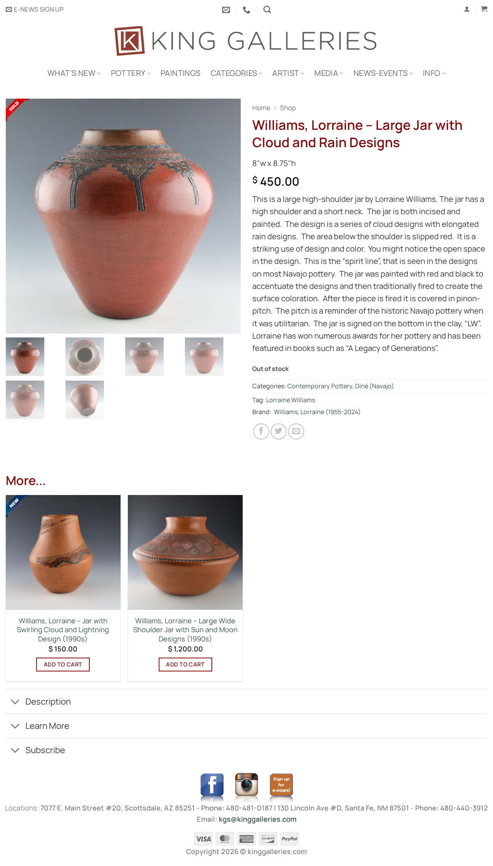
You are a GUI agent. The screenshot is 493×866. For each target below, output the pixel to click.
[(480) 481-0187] (247, 9)
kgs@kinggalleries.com (258, 819)
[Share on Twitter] (279, 431)
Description (48, 701)
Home (261, 107)
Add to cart (63, 664)
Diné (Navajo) (374, 386)
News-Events (380, 73)
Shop (288, 107)
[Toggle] (15, 702)
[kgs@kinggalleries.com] (227, 9)
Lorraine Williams (290, 400)
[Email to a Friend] (296, 431)
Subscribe (45, 750)
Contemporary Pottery (319, 386)
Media (326, 73)
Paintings (181, 73)
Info (432, 73)
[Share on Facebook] (261, 431)
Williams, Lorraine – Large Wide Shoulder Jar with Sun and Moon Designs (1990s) (185, 629)
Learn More (47, 726)
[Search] (267, 9)
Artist (285, 73)
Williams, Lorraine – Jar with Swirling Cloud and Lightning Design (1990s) (63, 629)
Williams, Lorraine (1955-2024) (317, 412)
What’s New (71, 73)
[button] (35, 10)
